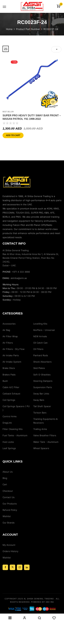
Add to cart (13, 135)
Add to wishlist (53, 102)
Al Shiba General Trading (39, 598)
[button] (58, 6)
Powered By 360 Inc (42, 602)
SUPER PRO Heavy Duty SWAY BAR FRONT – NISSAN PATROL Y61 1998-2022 (32, 117)
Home (9, 29)
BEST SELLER (8, 112)
